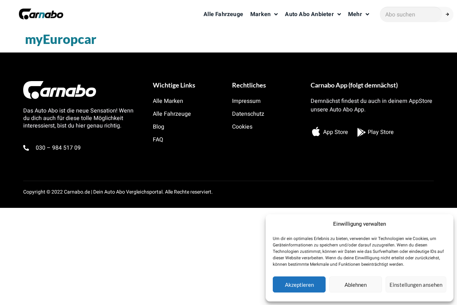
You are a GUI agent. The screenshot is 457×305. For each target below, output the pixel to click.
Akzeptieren (299, 284)
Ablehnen (356, 284)
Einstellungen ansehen (416, 284)
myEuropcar (60, 39)
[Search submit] (449, 14)
